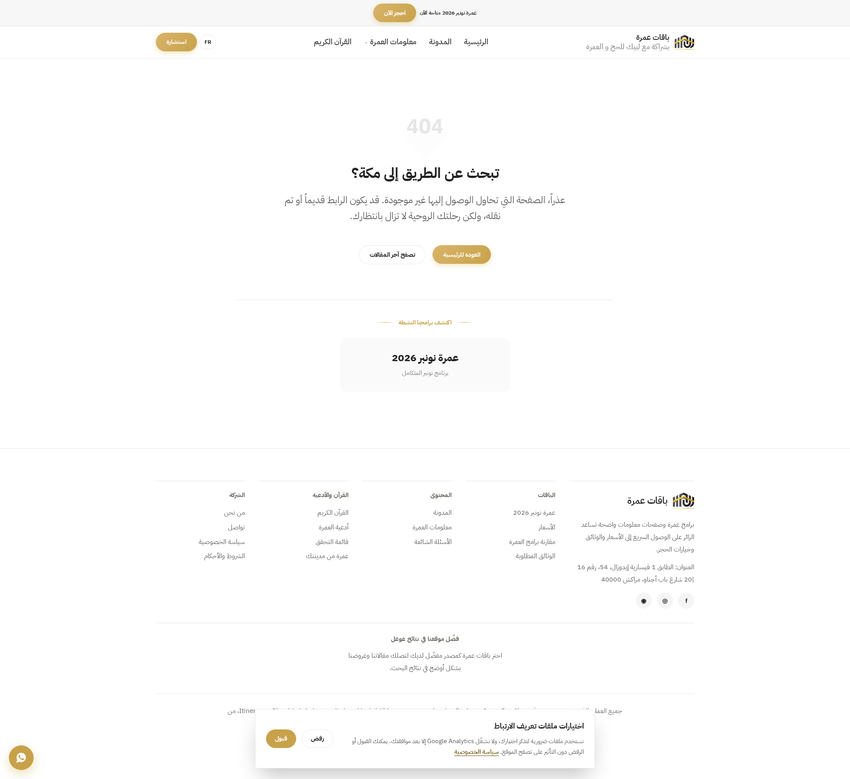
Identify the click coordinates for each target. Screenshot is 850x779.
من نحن (234, 512)
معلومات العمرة (393, 41)
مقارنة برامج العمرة (532, 542)
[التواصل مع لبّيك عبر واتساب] (644, 601)
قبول (281, 738)
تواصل (236, 527)
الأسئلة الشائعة (433, 542)
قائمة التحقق (332, 542)
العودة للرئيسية (461, 254)
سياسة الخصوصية (222, 542)
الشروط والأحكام (224, 556)
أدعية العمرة (333, 527)
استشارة (176, 42)
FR (208, 42)
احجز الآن (395, 13)
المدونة (440, 41)
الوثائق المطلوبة (535, 556)
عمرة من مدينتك (327, 556)
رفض (317, 738)
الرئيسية (476, 41)
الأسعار (547, 527)
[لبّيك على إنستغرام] (665, 601)
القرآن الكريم (333, 41)
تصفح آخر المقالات (392, 254)
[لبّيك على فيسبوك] (686, 601)
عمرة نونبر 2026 (534, 512)
